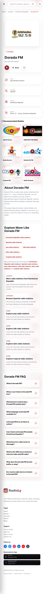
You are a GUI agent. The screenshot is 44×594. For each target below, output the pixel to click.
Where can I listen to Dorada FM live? (19, 393)
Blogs (5, 521)
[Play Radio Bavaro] (12, 151)
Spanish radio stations (14, 242)
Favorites (7, 516)
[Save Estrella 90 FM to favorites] (25, 146)
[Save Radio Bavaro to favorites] (4, 146)
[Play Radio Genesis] (32, 172)
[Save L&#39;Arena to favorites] (4, 126)
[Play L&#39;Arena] (12, 131)
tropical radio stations (14, 257)
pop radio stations (12, 247)
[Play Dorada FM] (7, 67)
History (6, 518)
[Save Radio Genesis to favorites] (25, 166)
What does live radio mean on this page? (18, 443)
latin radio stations (12, 252)
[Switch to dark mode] (40, 4)
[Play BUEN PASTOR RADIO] (32, 131)
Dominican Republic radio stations (18, 237)
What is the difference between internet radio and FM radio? (19, 453)
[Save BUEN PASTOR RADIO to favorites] (25, 126)
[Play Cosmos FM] (12, 172)
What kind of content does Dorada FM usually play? (16, 403)
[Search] (32, 4)
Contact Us (7, 537)
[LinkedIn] (18, 546)
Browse (6, 514)
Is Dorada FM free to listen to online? (17, 423)
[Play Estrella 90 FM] (32, 151)
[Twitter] (9, 546)
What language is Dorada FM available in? (17, 413)
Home (4, 12)
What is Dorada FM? (14, 383)
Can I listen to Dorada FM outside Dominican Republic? (19, 433)
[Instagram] (14, 546)
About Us (7, 532)
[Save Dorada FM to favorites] (24, 67)
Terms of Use (8, 534)
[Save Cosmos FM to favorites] (4, 166)
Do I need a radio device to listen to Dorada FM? (19, 473)
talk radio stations (29, 247)
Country (10, 12)
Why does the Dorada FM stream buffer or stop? (19, 463)
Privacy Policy (8, 529)
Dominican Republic (22, 12)
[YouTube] (23, 546)
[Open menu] (4, 4)
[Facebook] (5, 546)
